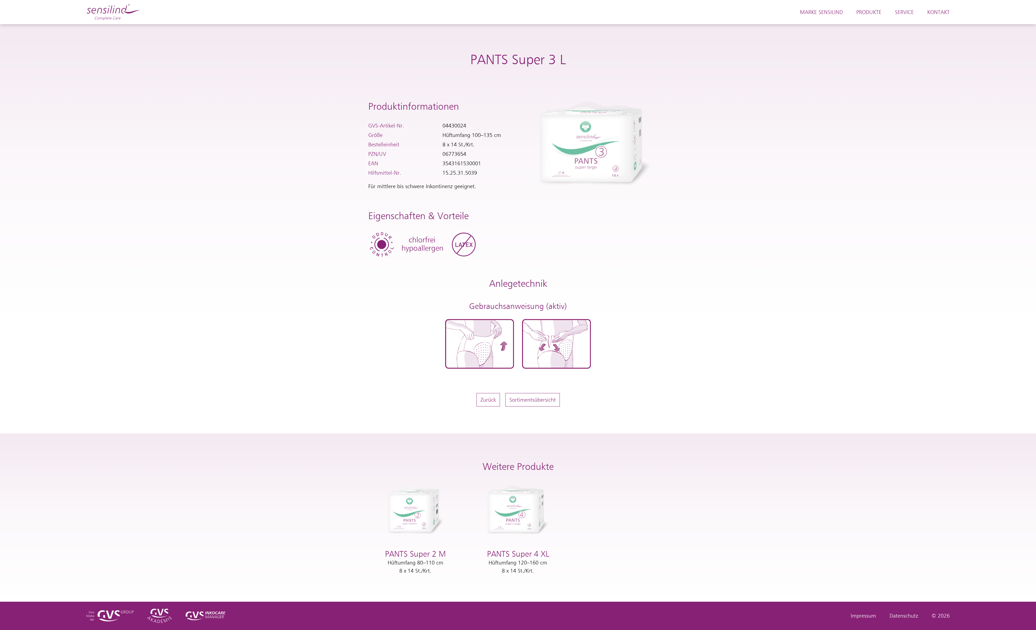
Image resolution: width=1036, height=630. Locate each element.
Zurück (488, 400)
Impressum (863, 615)
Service (904, 12)
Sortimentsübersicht (532, 400)
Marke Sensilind (821, 12)
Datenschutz (904, 615)
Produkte (868, 12)
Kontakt (938, 12)
